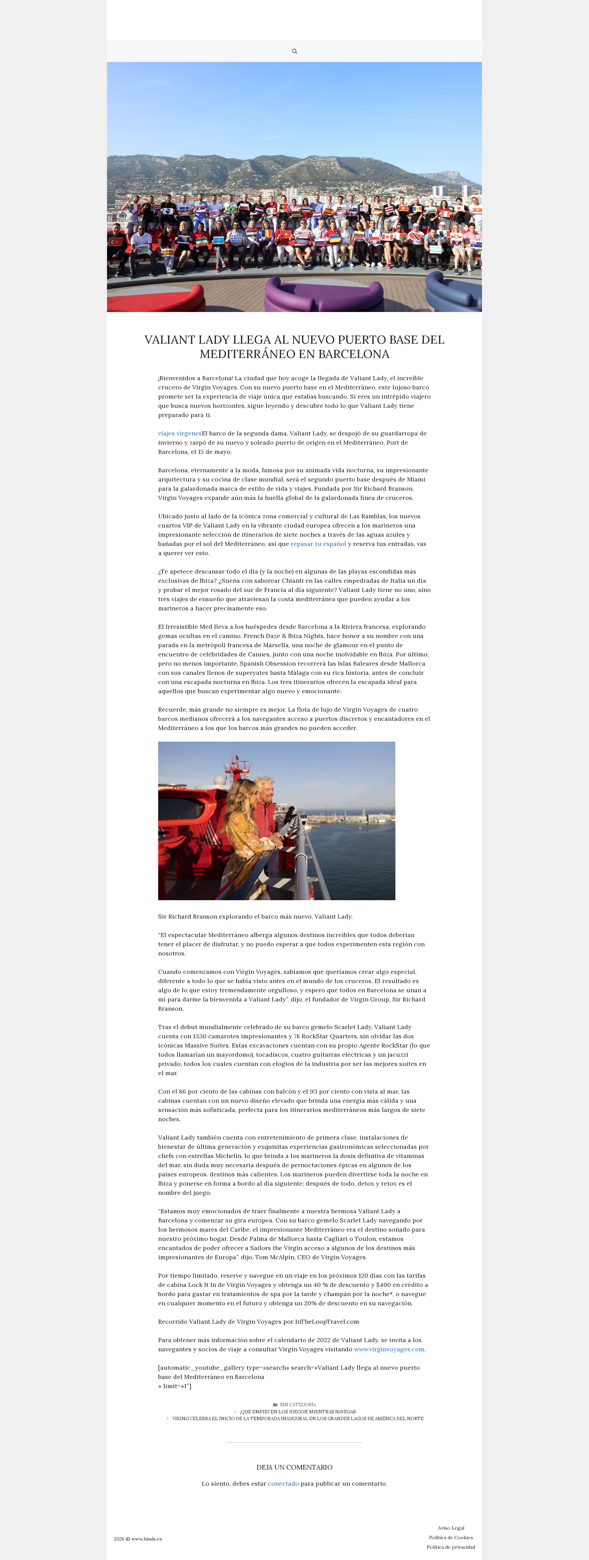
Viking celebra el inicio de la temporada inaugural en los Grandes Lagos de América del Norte (298, 1419)
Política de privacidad (451, 1547)
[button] (294, 51)
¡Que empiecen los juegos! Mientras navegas (298, 1412)
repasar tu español (318, 544)
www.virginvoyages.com (389, 1349)
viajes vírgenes (180, 433)
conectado (283, 1483)
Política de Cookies (451, 1537)
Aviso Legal (451, 1528)
